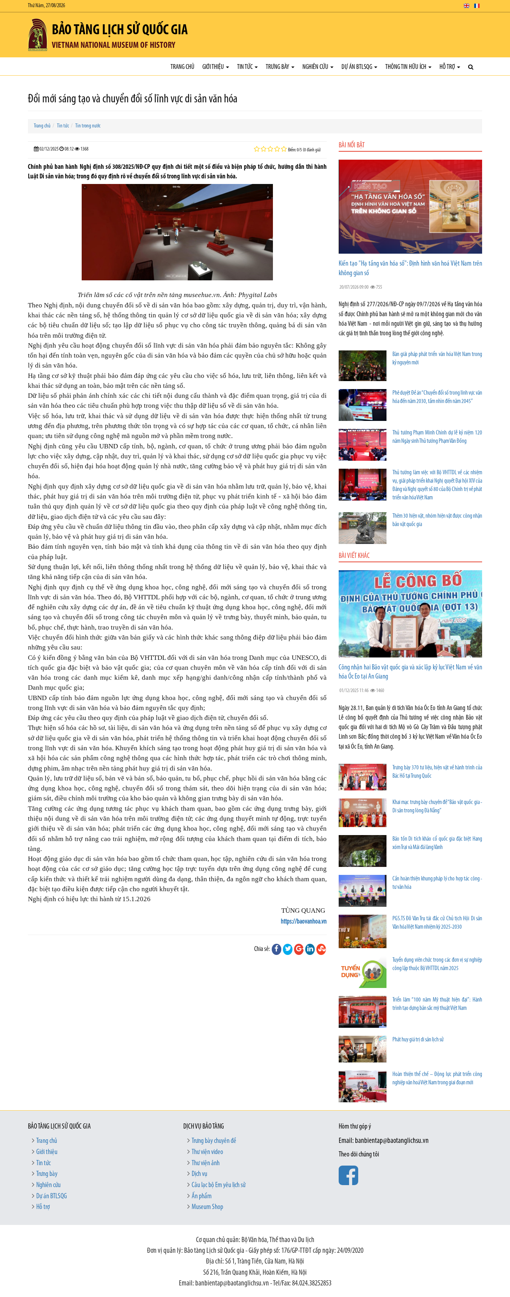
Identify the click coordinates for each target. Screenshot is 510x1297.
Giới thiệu (213, 67)
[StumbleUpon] (321, 949)
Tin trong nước (87, 126)
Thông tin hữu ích (406, 67)
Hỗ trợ (447, 67)
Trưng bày (278, 67)
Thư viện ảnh (206, 1163)
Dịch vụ (199, 1174)
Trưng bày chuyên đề (214, 1141)
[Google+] (299, 949)
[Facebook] (276, 949)
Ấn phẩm (202, 1196)
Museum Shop (207, 1207)
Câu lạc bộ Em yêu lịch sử (218, 1185)
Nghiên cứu (316, 67)
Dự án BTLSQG (357, 67)
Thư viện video (207, 1152)
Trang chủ (182, 67)
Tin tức (245, 67)
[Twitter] (287, 949)
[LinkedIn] (310, 949)
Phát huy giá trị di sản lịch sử (417, 1040)
